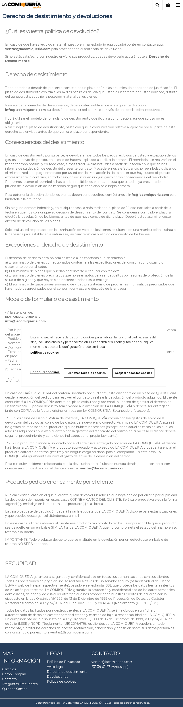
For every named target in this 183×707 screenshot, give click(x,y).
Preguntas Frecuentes (19, 684)
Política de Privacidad (63, 662)
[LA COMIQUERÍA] (21, 5)
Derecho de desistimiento (67, 672)
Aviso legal (55, 667)
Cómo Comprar (14, 674)
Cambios (9, 669)
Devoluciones (57, 677)
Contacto (9, 679)
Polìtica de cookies (61, 682)
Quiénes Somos (14, 689)
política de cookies (44, 352)
